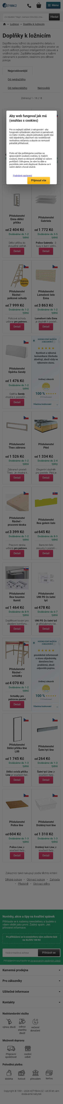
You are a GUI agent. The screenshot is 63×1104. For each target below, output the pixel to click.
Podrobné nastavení (22, 175)
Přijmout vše (38, 180)
